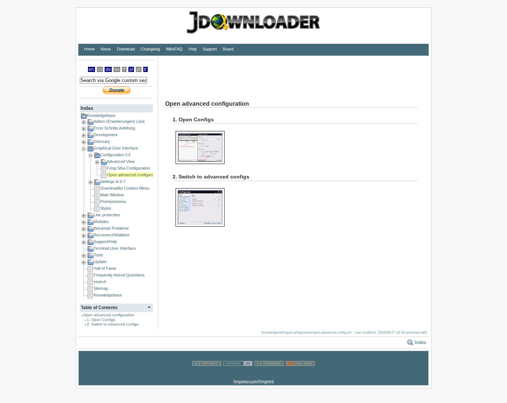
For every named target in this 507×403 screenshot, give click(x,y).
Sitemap (101, 288)
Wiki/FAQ (174, 49)
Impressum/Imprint (253, 381)
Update (100, 261)
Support (210, 49)
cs (100, 69)
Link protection (107, 215)
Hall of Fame (105, 268)
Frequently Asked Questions (119, 275)
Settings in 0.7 (112, 181)
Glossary (102, 141)
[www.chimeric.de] (238, 374)
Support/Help (105, 241)
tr (145, 69)
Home (89, 49)
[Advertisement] (293, 73)
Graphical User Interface (116, 148)
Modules (101, 221)
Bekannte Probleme (111, 228)
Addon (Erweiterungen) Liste (119, 121)
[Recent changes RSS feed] (300, 374)
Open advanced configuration (133, 175)
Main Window (112, 195)
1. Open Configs (101, 320)
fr (124, 69)
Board (228, 49)
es (117, 69)
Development (105, 134)
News (106, 49)
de (108, 69)
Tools (98, 255)
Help (193, 49)
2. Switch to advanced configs (112, 324)
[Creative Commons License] (269, 374)
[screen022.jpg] (203, 207)
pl (131, 69)
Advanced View (121, 161)
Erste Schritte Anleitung (114, 128)
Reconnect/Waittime (112, 235)
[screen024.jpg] (203, 147)
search (100, 281)
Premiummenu (113, 201)
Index (420, 342)
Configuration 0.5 (115, 155)
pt (138, 69)
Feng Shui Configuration (128, 168)
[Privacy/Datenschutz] (207, 374)
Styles (105, 208)
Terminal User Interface (115, 248)
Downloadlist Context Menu (124, 188)
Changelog (150, 49)
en (91, 69)
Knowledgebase (101, 115)
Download (126, 49)
